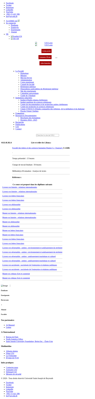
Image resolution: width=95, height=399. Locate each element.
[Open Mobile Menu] (56, 57)
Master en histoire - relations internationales (19, 213)
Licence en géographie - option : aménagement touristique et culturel (29, 256)
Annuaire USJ (11, 370)
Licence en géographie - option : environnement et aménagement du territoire (32, 248)
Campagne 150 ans (45, 57)
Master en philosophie (11, 222)
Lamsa (8, 327)
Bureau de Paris (12, 337)
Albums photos (12, 351)
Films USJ (10, 353)
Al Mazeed (10, 325)
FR (7, 34)
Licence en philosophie (11, 204)
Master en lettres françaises (12, 230)
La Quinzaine (11, 356)
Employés (15, 27)
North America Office (14, 339)
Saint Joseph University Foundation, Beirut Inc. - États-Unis (29, 341)
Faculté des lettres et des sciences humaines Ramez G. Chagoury (37, 148)
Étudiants (14, 25)
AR (17, 39)
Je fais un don (46, 51)
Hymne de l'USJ (12, 358)
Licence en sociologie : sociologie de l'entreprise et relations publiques (29, 265)
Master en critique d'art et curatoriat (16, 274)
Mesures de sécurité (13, 374)
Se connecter (11, 23)
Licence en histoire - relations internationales (19, 187)
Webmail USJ (11, 372)
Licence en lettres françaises (13, 196)
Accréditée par (12, 21)
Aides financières (45, 63)
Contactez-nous (12, 367)
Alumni (14, 32)
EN (20, 36)
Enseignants (15, 30)
